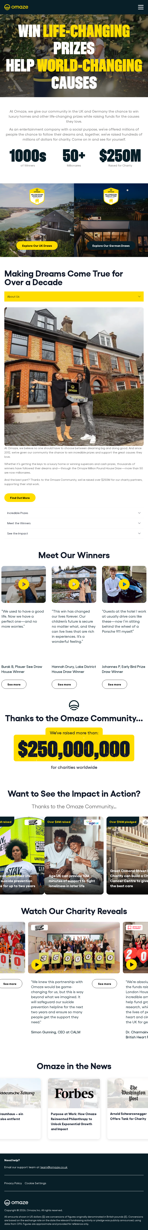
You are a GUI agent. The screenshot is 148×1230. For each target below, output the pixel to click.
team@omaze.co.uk (54, 1167)
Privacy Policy (13, 1183)
